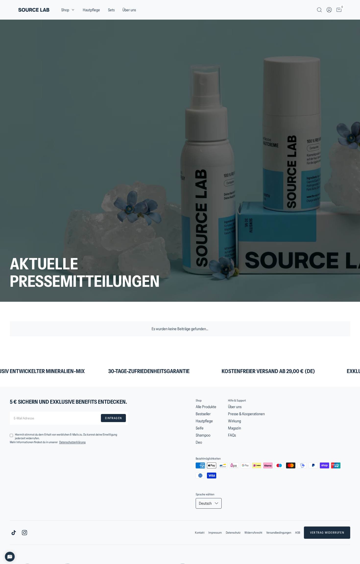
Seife (200, 428)
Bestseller (203, 413)
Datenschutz (233, 532)
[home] (34, 10)
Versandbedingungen (278, 532)
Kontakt (199, 532)
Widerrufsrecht (253, 532)
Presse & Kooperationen (246, 413)
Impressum (215, 532)
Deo (199, 442)
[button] (68, 10)
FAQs (232, 435)
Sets (111, 9)
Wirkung (234, 420)
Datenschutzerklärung (72, 442)
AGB (297, 532)
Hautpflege (91, 9)
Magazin (234, 428)
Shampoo (203, 435)
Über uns (129, 9)
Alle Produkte (206, 406)
